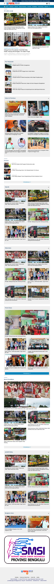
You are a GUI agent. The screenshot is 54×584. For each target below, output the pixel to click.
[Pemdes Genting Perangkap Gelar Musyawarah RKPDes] (15, 360)
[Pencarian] (49, 3)
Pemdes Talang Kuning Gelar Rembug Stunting (38, 26)
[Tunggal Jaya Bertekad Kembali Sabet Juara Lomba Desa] (38, 344)
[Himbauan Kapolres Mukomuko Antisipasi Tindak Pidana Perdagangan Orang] (15, 126)
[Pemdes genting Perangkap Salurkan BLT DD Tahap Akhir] (38, 360)
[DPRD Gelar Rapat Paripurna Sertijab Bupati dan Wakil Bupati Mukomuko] (8, 90)
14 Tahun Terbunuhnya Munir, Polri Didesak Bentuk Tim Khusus (25, 170)
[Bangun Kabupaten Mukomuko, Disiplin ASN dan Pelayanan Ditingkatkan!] (8, 84)
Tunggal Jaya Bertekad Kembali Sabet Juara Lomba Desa (38, 352)
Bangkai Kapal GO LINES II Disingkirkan (21, 65)
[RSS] (27, 573)
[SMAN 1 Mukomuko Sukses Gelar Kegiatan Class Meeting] (15, 434)
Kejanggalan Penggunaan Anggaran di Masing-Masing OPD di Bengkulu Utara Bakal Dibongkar (38, 134)
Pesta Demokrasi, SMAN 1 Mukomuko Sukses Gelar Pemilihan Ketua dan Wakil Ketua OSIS (39, 429)
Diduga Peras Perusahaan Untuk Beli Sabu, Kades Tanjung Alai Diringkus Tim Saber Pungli (17, 50)
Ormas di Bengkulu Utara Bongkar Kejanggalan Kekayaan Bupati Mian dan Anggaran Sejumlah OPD (15, 152)
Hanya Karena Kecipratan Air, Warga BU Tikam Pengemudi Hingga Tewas (38, 151)
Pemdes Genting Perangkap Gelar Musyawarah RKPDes (15, 368)
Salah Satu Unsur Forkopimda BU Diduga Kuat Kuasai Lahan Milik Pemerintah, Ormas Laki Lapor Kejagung (15, 115)
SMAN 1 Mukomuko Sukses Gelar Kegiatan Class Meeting (14, 442)
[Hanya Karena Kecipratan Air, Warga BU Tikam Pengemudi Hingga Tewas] (38, 143)
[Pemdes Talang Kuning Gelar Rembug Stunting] (39, 19)
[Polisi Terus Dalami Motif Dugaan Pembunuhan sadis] (7, 165)
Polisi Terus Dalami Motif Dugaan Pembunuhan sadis (23, 164)
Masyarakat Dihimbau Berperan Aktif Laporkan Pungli (40, 47)
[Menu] (5, 3)
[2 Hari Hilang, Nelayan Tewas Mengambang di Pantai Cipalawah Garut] (7, 177)
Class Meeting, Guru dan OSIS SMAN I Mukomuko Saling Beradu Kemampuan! (38, 240)
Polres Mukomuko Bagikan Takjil (35, 117)
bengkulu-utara (7, 48)
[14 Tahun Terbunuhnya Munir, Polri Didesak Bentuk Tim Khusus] (7, 171)
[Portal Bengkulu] (13, 3)
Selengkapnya (26, 182)
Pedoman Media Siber (25, 577)
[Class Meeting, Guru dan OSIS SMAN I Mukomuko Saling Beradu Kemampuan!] (38, 232)
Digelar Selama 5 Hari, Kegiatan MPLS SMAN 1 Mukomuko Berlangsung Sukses (14, 27)
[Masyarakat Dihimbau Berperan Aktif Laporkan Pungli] (41, 39)
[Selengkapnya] (48, 98)
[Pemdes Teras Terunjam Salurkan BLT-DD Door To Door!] (38, 292)
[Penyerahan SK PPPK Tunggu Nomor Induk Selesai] (8, 72)
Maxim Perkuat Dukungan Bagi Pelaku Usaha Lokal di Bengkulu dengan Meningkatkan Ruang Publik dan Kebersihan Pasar (38, 204)
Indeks (38, 577)
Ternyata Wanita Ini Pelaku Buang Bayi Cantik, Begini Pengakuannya (27, 77)
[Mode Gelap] (47, 3)
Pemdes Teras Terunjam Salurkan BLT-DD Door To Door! (38, 299)
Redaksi (16, 577)
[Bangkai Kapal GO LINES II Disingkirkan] (8, 66)
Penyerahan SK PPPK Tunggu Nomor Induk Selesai (23, 71)
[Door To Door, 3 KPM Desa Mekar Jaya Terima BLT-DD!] (15, 232)
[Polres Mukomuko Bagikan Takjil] (38, 108)
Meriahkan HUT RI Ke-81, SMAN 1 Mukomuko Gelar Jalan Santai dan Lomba (14, 203)
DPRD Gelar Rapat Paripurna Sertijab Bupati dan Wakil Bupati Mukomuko (29, 89)
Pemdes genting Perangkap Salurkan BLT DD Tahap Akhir (38, 368)
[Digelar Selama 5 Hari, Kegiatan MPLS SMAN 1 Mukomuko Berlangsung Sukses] (15, 19)
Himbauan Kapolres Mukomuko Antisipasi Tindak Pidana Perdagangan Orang (14, 134)
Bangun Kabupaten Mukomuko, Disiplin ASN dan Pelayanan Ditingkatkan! (29, 83)
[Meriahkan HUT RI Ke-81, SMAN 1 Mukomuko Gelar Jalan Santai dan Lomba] (15, 196)
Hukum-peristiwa (14, 48)
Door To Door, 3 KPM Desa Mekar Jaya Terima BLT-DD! (15, 240)
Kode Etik (33, 577)
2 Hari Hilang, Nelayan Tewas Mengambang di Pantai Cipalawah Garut (27, 176)
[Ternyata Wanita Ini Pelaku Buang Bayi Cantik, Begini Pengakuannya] (8, 78)
